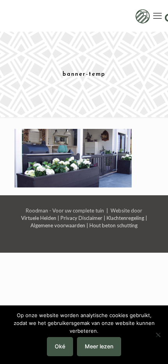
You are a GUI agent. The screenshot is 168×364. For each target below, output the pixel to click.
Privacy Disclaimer (81, 218)
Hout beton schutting (113, 225)
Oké (60, 346)
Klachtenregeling (125, 218)
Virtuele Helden (38, 218)
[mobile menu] (157, 15)
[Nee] (158, 335)
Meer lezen (99, 346)
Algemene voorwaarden (57, 225)
